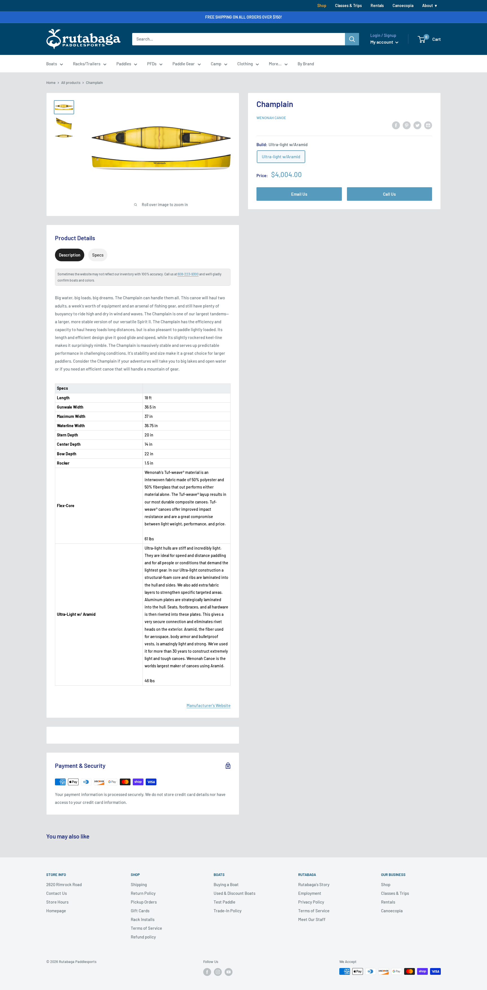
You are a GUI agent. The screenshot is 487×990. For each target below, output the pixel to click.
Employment (309, 893)
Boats (51, 63)
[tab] (69, 255)
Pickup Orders (144, 901)
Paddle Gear (183, 63)
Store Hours (57, 901)
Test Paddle (224, 901)
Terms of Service (146, 928)
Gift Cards (140, 910)
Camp (216, 63)
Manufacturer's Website (209, 705)
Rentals (377, 5)
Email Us (299, 193)
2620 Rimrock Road (64, 884)
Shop (321, 5)
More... (275, 63)
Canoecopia (403, 5)
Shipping (139, 884)
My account (382, 41)
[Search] (352, 39)
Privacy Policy (311, 901)
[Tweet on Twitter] (417, 125)
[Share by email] (428, 125)
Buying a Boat (226, 884)
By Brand (306, 63)
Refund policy (143, 936)
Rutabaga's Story (313, 884)
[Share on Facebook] (396, 125)
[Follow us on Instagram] (218, 972)
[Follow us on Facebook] (207, 972)
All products (70, 82)
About (427, 5)
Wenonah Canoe (271, 117)
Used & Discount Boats (234, 893)
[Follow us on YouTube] (229, 972)
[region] (143, 531)
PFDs (151, 63)
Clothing (245, 63)
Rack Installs (142, 919)
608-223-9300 (188, 274)
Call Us (389, 193)
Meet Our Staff (312, 919)
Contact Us (56, 893)
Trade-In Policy (228, 910)
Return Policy (143, 893)
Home (51, 82)
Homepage (56, 910)
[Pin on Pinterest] (407, 125)
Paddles (123, 63)
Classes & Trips (348, 5)
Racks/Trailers (86, 63)
